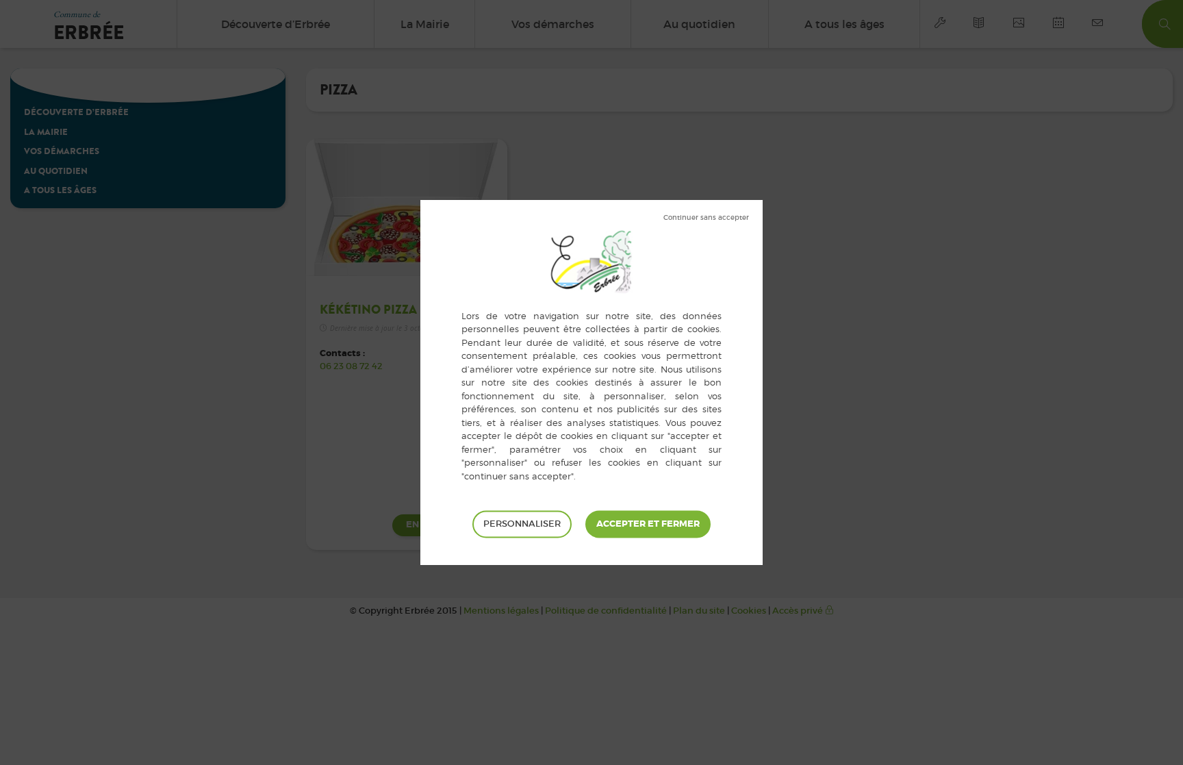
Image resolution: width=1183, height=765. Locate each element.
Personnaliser (522, 523)
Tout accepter (648, 524)
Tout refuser (706, 218)
